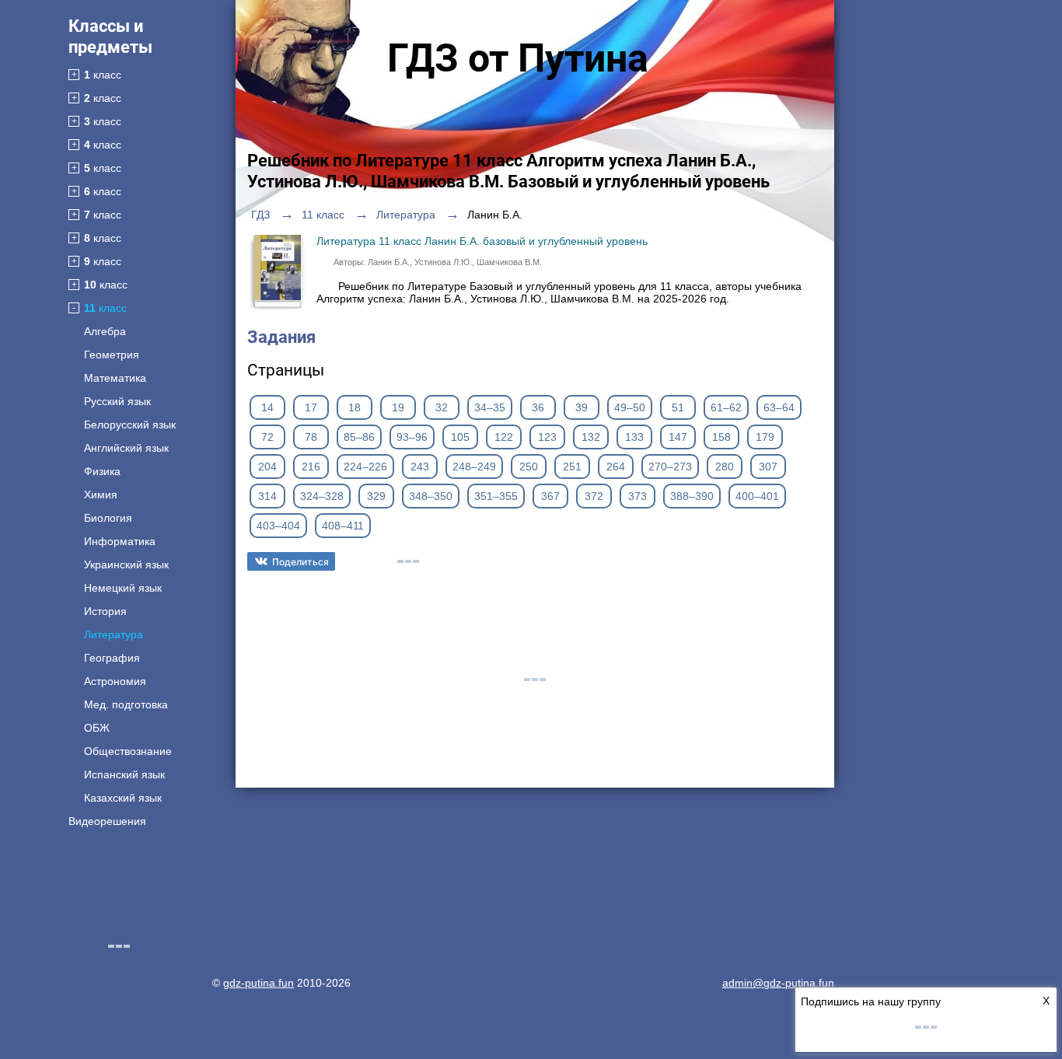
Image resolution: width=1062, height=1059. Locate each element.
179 (765, 437)
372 (594, 496)
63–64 (779, 407)
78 (311, 437)
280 (724, 466)
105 (460, 437)
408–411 (343, 525)
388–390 (692, 496)
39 (581, 407)
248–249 (474, 466)
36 (538, 407)
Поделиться (300, 562)
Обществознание (128, 751)
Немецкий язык (123, 588)
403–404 (278, 525)
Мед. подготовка (126, 704)
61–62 (726, 407)
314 (267, 496)
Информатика (119, 541)
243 (419, 466)
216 (311, 466)
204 (267, 466)
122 (503, 437)
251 (572, 466)
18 (354, 407)
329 (376, 496)
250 (528, 466)
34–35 (489, 407)
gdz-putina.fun (258, 983)
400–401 (757, 496)
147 (678, 437)
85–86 (359, 437)
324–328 (322, 496)
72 (267, 437)
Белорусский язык (130, 424)
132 (591, 437)
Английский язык (126, 448)
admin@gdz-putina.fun (778, 983)
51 (678, 407)
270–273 (670, 466)
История (105, 611)
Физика (102, 471)
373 (637, 496)
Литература (113, 634)
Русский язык (117, 401)
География (112, 658)
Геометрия (111, 354)
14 (267, 407)
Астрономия (115, 681)
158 (721, 437)
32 (441, 407)
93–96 (412, 437)
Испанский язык (124, 774)
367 (550, 496)
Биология (108, 518)
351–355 (496, 496)
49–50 (629, 407)
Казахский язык (123, 798)
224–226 (365, 466)
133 (634, 437)
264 (615, 466)
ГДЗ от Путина (517, 58)
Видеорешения (107, 821)
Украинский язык (126, 564)
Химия (100, 494)
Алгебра (105, 331)
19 (398, 407)
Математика (115, 378)
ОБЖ (97, 728)
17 (311, 407)
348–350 (430, 496)
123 (547, 437)
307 (768, 466)
